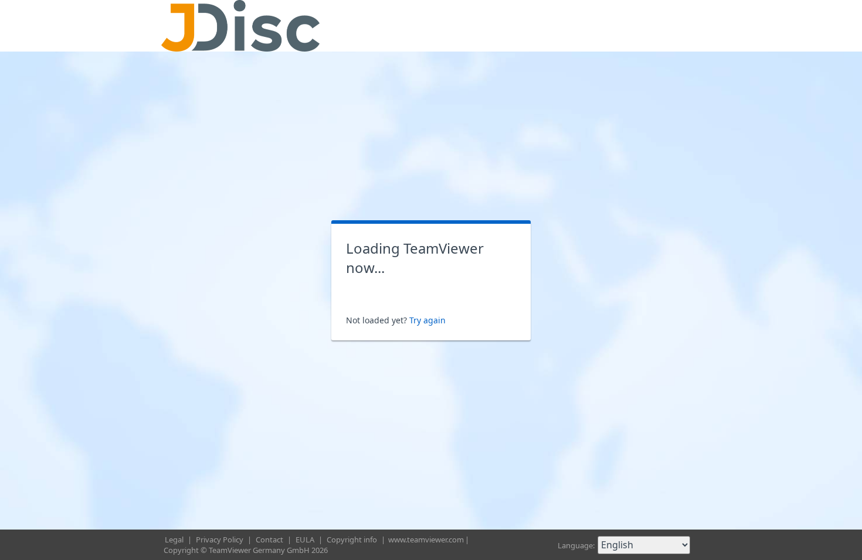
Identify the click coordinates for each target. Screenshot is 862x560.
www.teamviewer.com (426, 539)
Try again (427, 320)
